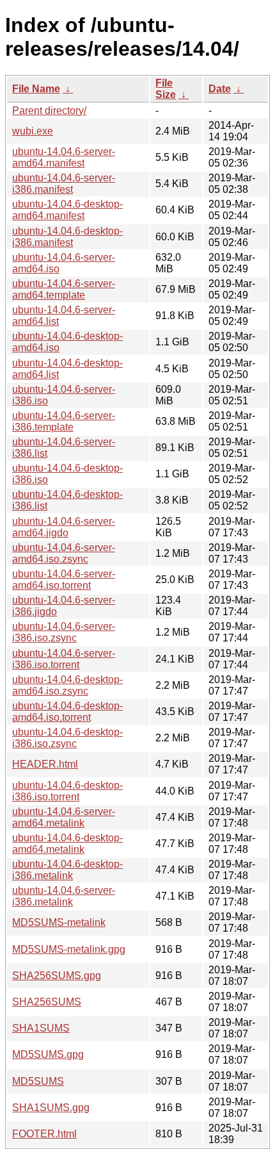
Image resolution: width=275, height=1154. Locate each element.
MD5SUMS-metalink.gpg (68, 949)
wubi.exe (32, 131)
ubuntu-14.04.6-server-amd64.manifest (63, 157)
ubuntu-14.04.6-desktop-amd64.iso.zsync (67, 685)
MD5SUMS (38, 1081)
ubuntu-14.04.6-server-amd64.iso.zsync (63, 553)
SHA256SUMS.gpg (56, 975)
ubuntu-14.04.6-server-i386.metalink (63, 896)
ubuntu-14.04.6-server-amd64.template (63, 289)
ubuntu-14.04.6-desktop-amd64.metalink (67, 843)
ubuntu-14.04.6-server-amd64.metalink (63, 817)
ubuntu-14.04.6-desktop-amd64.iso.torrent (67, 711)
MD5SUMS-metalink (59, 922)
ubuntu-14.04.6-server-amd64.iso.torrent (63, 579)
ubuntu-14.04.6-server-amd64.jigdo (63, 527)
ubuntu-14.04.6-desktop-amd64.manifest (67, 210)
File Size (165, 89)
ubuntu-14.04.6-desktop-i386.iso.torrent (67, 791)
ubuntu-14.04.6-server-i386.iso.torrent (63, 659)
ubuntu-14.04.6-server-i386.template (63, 421)
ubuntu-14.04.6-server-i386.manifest (63, 183)
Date (219, 88)
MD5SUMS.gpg (48, 1054)
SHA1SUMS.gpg (51, 1107)
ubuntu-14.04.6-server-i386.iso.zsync (63, 632)
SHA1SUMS (41, 1028)
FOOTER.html (44, 1133)
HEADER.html (45, 764)
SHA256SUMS (46, 1001)
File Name (36, 88)
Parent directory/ (49, 110)
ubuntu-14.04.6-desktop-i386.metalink (67, 870)
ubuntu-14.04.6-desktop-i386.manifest (67, 237)
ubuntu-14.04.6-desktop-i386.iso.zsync (67, 738)
